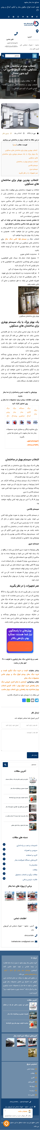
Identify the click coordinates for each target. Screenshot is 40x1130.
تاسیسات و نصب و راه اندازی (27, 845)
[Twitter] (32, 15)
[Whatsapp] (9, 15)
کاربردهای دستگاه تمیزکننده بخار (26, 860)
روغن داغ (17, 970)
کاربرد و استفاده (31, 855)
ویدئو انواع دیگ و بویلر (16, 674)
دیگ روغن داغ (8, 412)
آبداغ (11, 970)
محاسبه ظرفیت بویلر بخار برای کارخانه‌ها (18, 797)
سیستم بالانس (33, 165)
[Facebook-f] (37, 15)
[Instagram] (18, 15)
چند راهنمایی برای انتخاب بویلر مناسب (14, 689)
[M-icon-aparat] (13, 15)
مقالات (35, 869)
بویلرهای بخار (26, 970)
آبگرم (5, 970)
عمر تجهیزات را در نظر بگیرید (28, 173)
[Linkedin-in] (27, 15)
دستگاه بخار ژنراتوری (21, 412)
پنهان (14, 145)
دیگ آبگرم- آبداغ (29, 412)
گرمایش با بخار (21, 682)
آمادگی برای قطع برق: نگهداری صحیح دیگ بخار (17, 807)
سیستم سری (34, 169)
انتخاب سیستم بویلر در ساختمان (27, 161)
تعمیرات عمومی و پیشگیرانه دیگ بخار (19, 788)
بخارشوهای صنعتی (30, 974)
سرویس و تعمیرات (30, 850)
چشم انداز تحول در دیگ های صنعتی (19, 825)
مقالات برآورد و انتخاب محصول (19, 81)
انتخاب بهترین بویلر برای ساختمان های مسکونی (21, 150)
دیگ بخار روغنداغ (14, 412)
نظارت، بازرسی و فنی (30, 879)
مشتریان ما (33, 865)
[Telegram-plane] (23, 15)
